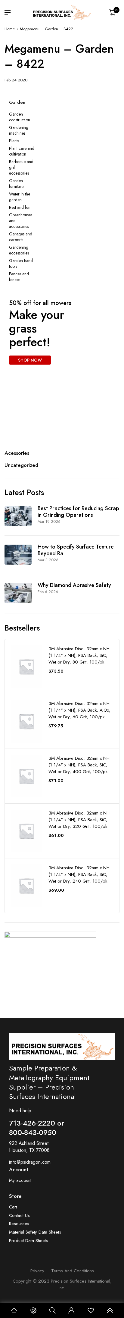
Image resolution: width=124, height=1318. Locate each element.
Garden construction (19, 117)
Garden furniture (16, 183)
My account (20, 1180)
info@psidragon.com (30, 1162)
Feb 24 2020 (16, 80)
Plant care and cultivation (21, 151)
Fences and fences (19, 277)
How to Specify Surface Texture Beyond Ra (76, 550)
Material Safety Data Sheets (35, 1232)
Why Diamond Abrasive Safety (74, 585)
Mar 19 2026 (49, 521)
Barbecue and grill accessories (21, 167)
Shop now (28, 992)
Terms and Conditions (72, 1270)
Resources (19, 1224)
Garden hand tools (21, 263)
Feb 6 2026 (48, 592)
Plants (14, 141)
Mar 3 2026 (48, 560)
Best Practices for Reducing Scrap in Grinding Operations (78, 511)
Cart (13, 1207)
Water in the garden (19, 197)
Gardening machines (18, 130)
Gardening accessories (19, 250)
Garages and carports (20, 237)
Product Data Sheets (28, 1241)
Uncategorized (21, 465)
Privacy (37, 1270)
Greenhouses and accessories (20, 220)
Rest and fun (19, 207)
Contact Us (19, 1215)
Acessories (17, 453)
